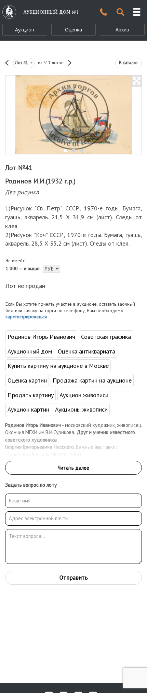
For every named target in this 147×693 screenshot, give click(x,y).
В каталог (128, 63)
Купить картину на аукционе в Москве (58, 366)
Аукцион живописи (83, 395)
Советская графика (106, 337)
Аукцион (24, 29)
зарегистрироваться (26, 317)
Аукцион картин (28, 409)
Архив (122, 29)
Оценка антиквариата (86, 351)
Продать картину (31, 395)
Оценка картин (27, 380)
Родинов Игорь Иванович (41, 337)
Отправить (73, 577)
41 (22, 63)
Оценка (73, 29)
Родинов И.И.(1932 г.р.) (40, 181)
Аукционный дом (30, 351)
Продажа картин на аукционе (92, 380)
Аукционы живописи (81, 409)
